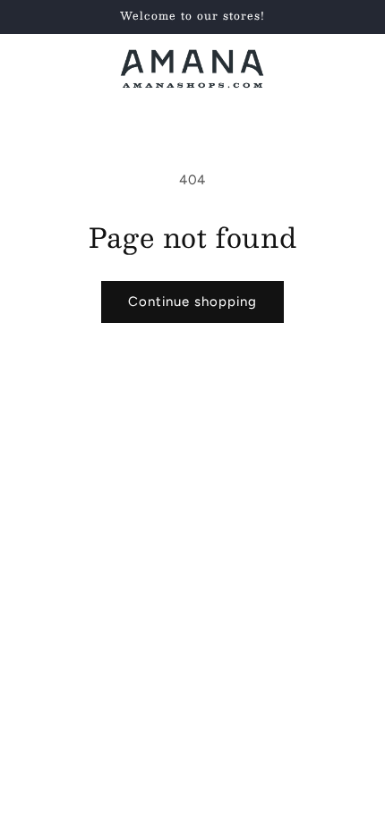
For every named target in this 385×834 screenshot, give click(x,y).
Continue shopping (192, 302)
